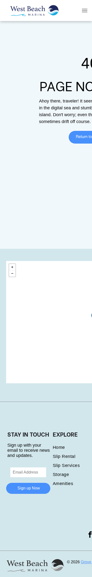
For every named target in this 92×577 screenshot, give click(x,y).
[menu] (85, 10)
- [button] (12, 273)
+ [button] (12, 267)
